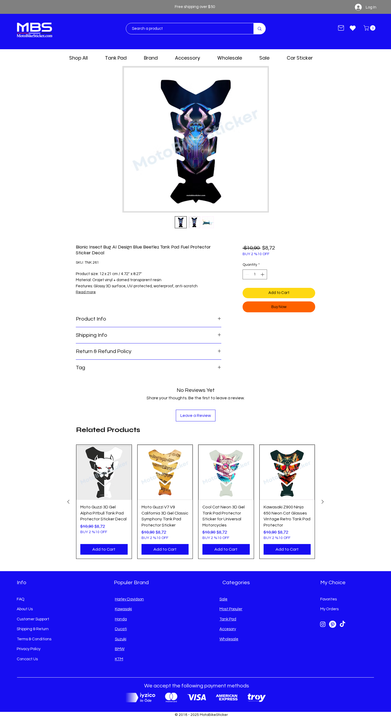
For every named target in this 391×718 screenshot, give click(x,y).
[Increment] (263, 274)
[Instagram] (322, 624)
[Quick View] (104, 472)
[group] (195, 501)
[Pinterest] (332, 624)
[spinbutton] (255, 274)
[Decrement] (246, 274)
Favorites (328, 599)
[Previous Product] (68, 502)
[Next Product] (322, 502)
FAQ (20, 599)
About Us (25, 609)
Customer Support (33, 619)
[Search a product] (259, 28)
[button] (370, 28)
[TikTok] (342, 624)
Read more (86, 292)
